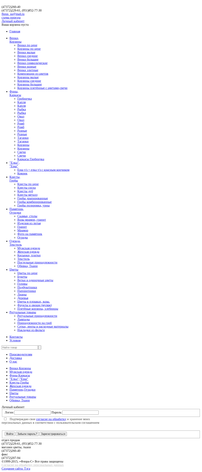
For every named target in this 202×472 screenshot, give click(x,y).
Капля (21, 102)
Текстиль (23, 259)
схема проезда (11, 17)
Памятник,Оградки (16, 210)
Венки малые (26, 52)
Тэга (27, 468)
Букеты (22, 276)
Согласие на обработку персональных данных (33, 465)
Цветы (13, 269)
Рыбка (21, 109)
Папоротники (26, 291)
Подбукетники (27, 287)
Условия (15, 340)
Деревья (22, 298)
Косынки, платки (29, 255)
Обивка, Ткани (27, 266)
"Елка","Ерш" (14, 164)
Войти (9, 433)
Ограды (22, 237)
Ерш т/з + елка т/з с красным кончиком (43, 170)
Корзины (23, 145)
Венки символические (32, 63)
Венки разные (26, 66)
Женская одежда (28, 251)
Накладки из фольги (31, 330)
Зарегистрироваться (53, 433)
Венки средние (27, 56)
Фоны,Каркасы (15, 93)
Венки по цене (27, 45)
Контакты (16, 336)
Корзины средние (29, 80)
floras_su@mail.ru (13, 14)
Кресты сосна (26, 187)
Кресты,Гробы (14, 178)
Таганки (23, 137)
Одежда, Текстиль (15, 242)
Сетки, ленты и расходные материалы (42, 326)
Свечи (21, 152)
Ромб (20, 123)
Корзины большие (29, 84)
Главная (14, 31)
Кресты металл (27, 194)
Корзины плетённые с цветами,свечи (42, 88)
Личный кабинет (13, 21)
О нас (13, 361)
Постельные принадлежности (37, 262)
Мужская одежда (28, 248)
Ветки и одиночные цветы (35, 280)
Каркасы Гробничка (30, 159)
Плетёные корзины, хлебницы (37, 308)
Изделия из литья (29, 223)
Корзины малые (28, 77)
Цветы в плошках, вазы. (33, 301)
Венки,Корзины (15, 39)
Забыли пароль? (27, 433)
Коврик (22, 173)
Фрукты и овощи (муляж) (34, 305)
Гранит (22, 226)
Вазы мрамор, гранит (31, 219)
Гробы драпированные (32, 198)
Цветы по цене (27, 273)
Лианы (22, 294)
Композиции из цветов (32, 73)
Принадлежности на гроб (34, 323)
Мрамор (22, 230)
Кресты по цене (28, 184)
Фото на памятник (29, 234)
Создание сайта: (13, 468)
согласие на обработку (51, 419)
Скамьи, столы (27, 216)
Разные (22, 130)
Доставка (15, 358)
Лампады (23, 319)
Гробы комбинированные (34, 202)
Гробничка (24, 98)
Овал (20, 116)
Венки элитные (27, 70)
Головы (22, 283)
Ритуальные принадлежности (37, 316)
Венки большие (27, 59)
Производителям (20, 354)
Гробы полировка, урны (33, 205)
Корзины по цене (29, 48)
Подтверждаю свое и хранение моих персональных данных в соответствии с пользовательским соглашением (50, 420)
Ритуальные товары (22, 312)
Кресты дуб (25, 191)
